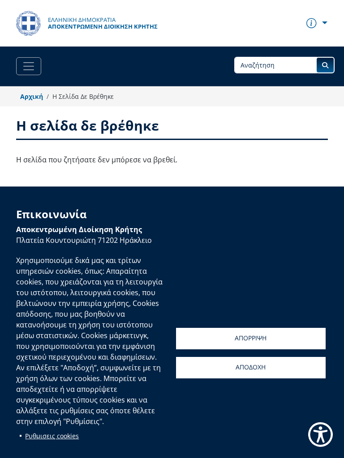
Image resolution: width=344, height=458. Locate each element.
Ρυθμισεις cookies (52, 436)
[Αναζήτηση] (325, 65)
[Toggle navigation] (28, 66)
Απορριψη (251, 338)
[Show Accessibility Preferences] (320, 434)
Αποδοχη (251, 367)
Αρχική (31, 96)
